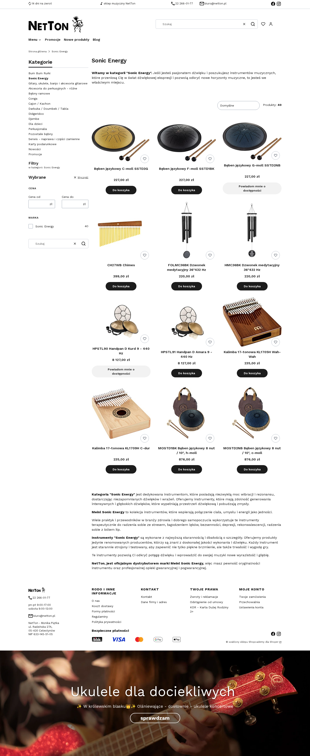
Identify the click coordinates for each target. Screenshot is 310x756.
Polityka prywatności (106, 622)
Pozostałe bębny (40, 134)
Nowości (34, 149)
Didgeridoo (36, 113)
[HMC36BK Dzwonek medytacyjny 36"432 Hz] (252, 231)
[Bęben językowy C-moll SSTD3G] (121, 143)
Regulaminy (100, 616)
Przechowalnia (249, 602)
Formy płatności (103, 611)
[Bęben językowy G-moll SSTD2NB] (252, 142)
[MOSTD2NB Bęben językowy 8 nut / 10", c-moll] (252, 414)
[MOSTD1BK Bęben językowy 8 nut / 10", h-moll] (186, 414)
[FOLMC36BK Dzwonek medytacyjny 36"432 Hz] (186, 231)
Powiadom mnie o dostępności (252, 188)
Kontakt (146, 596)
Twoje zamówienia (252, 596)
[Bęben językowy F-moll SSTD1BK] (186, 143)
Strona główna (37, 51)
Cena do (68, 196)
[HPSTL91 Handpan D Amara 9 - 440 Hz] (186, 322)
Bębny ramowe (39, 93)
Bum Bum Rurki (39, 73)
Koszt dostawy (102, 606)
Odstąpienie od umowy (206, 602)
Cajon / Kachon (39, 103)
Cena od (34, 196)
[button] (253, 24)
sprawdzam (155, 718)
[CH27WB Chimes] (121, 231)
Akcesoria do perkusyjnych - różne (52, 88)
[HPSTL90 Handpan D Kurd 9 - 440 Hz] (121, 321)
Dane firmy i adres (154, 602)
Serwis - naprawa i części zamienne (54, 139)
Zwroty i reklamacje (204, 596)
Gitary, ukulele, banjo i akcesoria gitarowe (58, 83)
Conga (32, 98)
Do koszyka (121, 190)
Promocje (35, 154)
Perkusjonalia (37, 129)
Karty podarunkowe (42, 144)
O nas (96, 600)
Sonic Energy (44, 226)
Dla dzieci (35, 124)
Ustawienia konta (251, 607)
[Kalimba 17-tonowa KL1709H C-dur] (121, 414)
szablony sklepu (238, 642)
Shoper (274, 642)
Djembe (33, 118)
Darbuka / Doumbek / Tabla (48, 108)
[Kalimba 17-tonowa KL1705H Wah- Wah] (252, 322)
